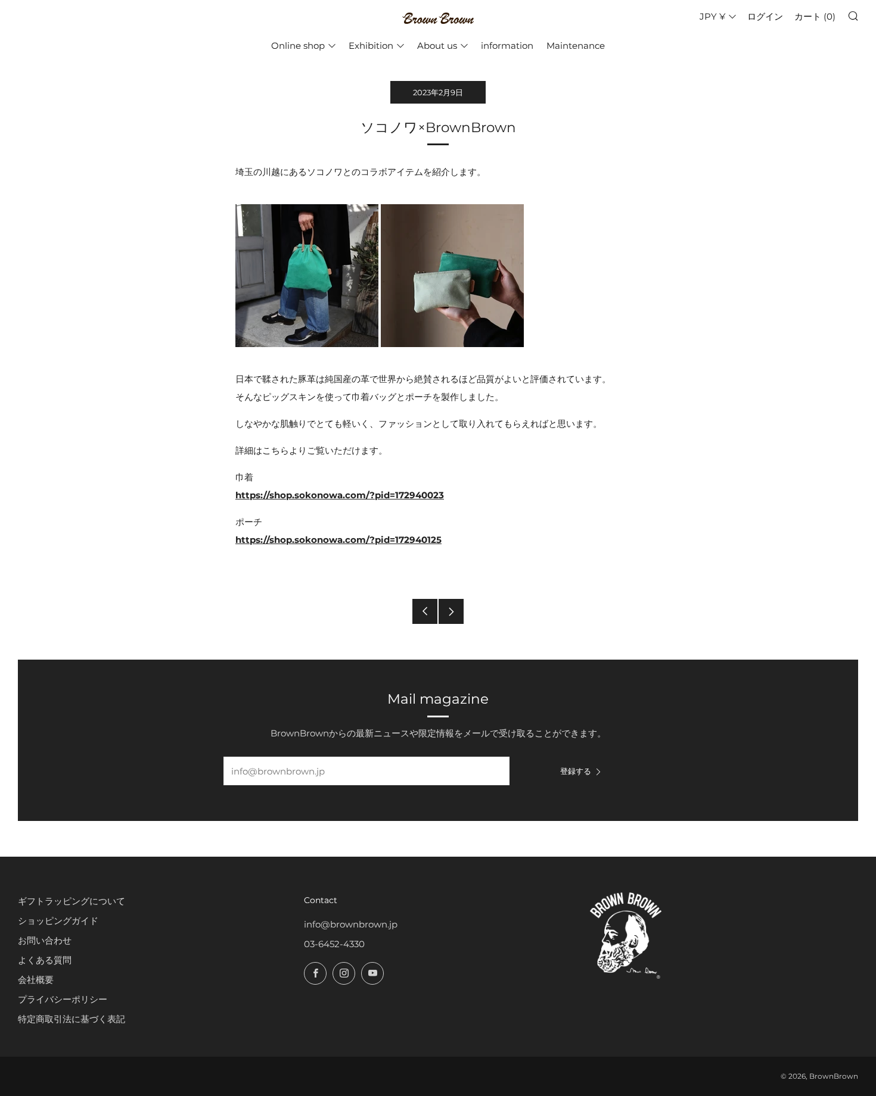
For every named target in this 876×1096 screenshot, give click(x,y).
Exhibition (371, 45)
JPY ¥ (712, 16)
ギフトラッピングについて (71, 901)
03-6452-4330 (334, 944)
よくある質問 (45, 960)
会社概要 (36, 979)
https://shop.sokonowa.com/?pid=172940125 (338, 539)
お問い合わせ (45, 940)
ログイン (765, 16)
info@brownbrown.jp (350, 924)
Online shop (298, 45)
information (507, 45)
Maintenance (575, 45)
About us (437, 45)
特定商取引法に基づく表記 (71, 1019)
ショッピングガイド (58, 920)
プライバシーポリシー (62, 999)
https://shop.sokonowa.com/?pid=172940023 (339, 495)
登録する (575, 771)
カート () (814, 16)
